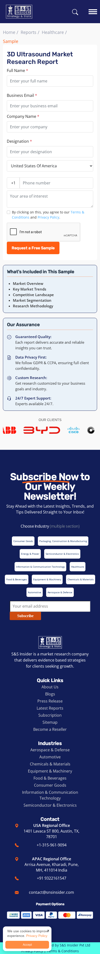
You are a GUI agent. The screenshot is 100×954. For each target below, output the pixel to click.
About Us (50, 687)
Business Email (22, 95)
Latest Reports (50, 708)
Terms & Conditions (63, 951)
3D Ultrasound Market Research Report (40, 58)
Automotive (50, 757)
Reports (28, 32)
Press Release (50, 701)
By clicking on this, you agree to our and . (48, 215)
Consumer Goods (50, 785)
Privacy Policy (48, 217)
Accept (27, 944)
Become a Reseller (50, 729)
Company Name (23, 116)
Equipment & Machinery (50, 771)
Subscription (50, 715)
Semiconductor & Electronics (50, 805)
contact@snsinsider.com (51, 892)
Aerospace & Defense (50, 750)
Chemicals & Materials (50, 764)
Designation (19, 141)
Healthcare (53, 32)
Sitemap (50, 722)
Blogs (50, 694)
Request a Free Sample (33, 248)
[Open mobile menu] (93, 9)
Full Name (17, 70)
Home (9, 32)
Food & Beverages (50, 778)
